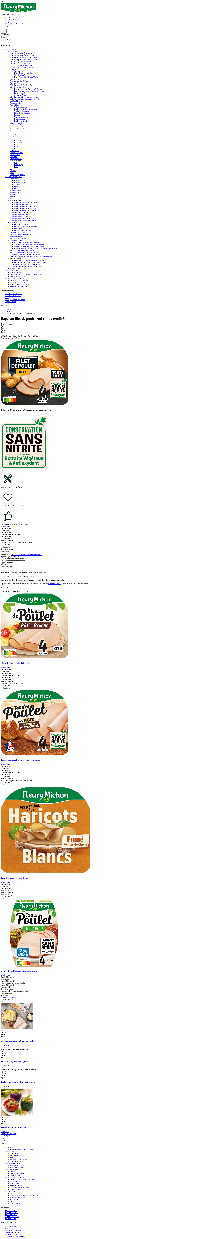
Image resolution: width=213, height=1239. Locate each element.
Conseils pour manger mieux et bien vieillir (29, 246)
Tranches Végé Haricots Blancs (15, 878)
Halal (16, 167)
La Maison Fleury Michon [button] (14, 278)
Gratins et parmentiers (22, 111)
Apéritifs (17, 185)
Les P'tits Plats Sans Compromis (25, 57)
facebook (12, 1211)
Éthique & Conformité (17, 276)
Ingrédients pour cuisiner (18, 1159)
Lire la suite (5, 1045)
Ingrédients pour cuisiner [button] (18, 87)
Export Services (10, 26)
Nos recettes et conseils (13, 1163)
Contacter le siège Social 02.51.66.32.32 (24, 1195)
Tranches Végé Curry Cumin (24, 55)
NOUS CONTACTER (13, 18)
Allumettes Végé (20, 95)
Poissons (17, 115)
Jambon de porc (19, 71)
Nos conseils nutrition (17, 1167)
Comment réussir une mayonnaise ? (26, 203)
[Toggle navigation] (4, 31)
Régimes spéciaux (20, 149)
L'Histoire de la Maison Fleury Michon (23, 1179)
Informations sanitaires (13, 1232)
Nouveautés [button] (14, 51)
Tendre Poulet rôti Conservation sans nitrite (20, 760)
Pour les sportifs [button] (15, 258)
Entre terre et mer (20, 228)
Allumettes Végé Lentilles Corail (25, 59)
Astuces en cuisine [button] (16, 222)
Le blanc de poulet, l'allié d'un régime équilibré (30, 262)
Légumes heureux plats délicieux (25, 226)
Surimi (12, 1157)
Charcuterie (14, 1153)
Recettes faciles (19, 183)
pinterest (12, 1213)
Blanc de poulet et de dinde (23, 73)
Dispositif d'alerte (11, 1234)
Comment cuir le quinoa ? (23, 205)
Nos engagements (16, 272)
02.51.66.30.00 (15, 1199)
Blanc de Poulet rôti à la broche (15, 663)
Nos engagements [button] (11, 270)
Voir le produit (6, 526)
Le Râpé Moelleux (20, 93)
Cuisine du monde (20, 107)
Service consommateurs (18, 1197)
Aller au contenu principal (10, 2)
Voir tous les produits (8, 998)
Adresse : (8, 1147)
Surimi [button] (12, 139)
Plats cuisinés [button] (14, 105)
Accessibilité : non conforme (15, 1236)
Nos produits (9, 1151)
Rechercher (5, 35)
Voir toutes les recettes (8, 1134)
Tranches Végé (19, 75)
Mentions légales (11, 1226)
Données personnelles (13, 1230)
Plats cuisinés (14, 1155)
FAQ (7, 22)
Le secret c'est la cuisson (22, 224)
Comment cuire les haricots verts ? (26, 208)
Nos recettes (14, 1165)
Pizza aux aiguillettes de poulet (15, 1061)
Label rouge (18, 165)
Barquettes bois (19, 119)
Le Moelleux (18, 141)
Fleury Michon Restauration (15, 24)
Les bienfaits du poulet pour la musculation (29, 260)
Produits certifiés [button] (15, 161)
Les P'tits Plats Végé (21, 121)
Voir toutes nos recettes (18, 268)
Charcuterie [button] (14, 69)
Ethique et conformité (17, 1173)
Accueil (8, 309)
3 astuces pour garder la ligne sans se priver (29, 244)
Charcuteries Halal (16, 1161)
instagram (13, 1217)
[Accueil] (18, 12)
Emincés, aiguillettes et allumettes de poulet (29, 91)
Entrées (16, 187)
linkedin (11, 1219)
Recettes (8, 311)
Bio (15, 163)
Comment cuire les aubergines (24, 206)
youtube (12, 1215)
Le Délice (17, 147)
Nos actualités (15, 1203)
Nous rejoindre (15, 1181)
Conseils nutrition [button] (16, 240)
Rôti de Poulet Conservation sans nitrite (19, 971)
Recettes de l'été (19, 181)
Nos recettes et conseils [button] (13, 177)
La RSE (12, 1171)
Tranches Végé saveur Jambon (25, 53)
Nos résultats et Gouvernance (20, 284)
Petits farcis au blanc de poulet (15, 1127)
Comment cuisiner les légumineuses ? (27, 210)
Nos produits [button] (9, 49)
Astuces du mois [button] (15, 201)
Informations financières (18, 286)
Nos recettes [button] (14, 179)
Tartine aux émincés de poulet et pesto (18, 1082)
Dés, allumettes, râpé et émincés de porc (28, 89)
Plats (16, 189)
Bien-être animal (15, 1175)
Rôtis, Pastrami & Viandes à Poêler (26, 77)
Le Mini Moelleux (20, 143)
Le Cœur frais (19, 145)
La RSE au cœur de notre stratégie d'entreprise (26, 274)
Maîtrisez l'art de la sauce (23, 230)
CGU (7, 1228)
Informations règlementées (19, 1185)
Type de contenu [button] (8, 39)
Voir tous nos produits (17, 175)
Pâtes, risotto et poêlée (22, 113)
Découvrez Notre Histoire (19, 282)
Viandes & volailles (21, 117)
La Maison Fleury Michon (19, 280)
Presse (12, 1201)
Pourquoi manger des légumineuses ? (27, 242)
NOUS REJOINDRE (13, 20)
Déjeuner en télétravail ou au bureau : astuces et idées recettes (35, 248)
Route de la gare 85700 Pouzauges (22, 1149)
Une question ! (10, 1191)
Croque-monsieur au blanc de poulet (17, 1041)
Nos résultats (14, 1183)
